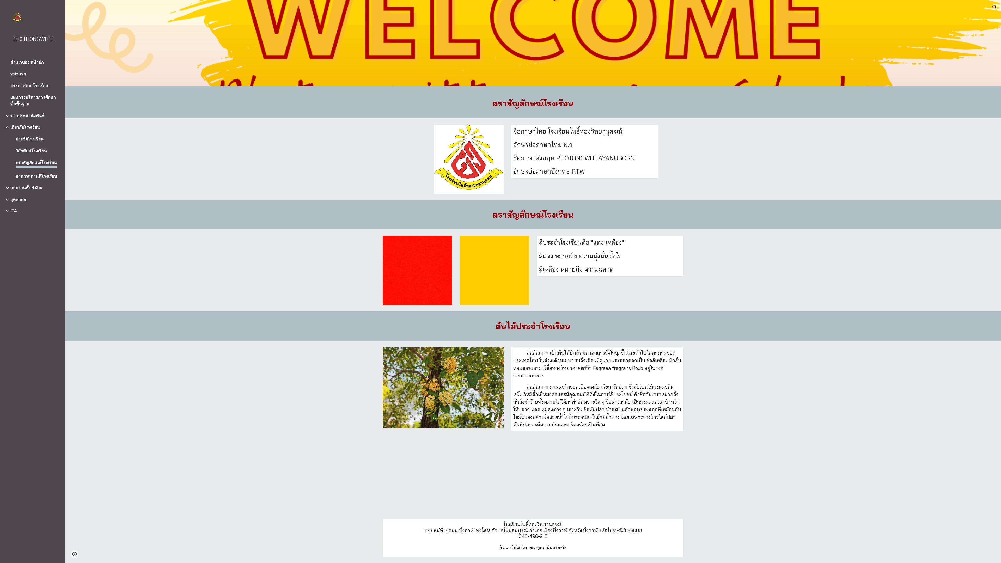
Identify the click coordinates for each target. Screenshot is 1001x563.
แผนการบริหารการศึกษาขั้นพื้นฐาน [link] (33, 100)
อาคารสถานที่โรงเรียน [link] (36, 176)
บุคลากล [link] (18, 199)
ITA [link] (13, 210)
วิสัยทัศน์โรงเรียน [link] (31, 150)
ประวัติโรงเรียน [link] (30, 139)
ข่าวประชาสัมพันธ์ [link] (27, 115)
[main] (533, 103)
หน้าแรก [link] (18, 73)
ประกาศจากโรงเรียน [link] (29, 85)
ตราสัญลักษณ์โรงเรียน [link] (36, 162)
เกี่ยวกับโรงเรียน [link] (25, 127)
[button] (994, 7)
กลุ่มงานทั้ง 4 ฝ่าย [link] (26, 187)
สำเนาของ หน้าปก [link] (27, 62)
